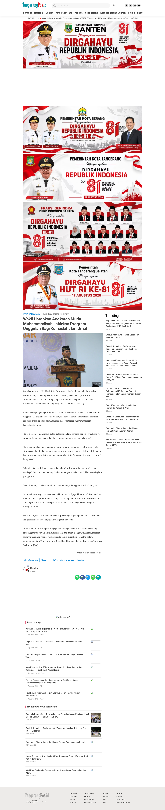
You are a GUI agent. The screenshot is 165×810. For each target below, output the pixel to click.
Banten (49, 13)
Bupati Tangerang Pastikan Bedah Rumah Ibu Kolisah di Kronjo (121, 406)
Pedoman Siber (89, 799)
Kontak (105, 793)
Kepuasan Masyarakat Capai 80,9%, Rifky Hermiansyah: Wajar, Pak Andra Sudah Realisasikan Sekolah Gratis (122, 363)
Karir (104, 802)
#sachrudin (45, 560)
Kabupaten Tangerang (86, 13)
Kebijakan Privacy (90, 802)
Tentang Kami (89, 793)
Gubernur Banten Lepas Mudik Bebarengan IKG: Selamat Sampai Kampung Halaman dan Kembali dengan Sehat (123, 392)
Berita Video (120, 799)
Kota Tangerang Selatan (113, 13)
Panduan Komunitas (123, 802)
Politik (131, 13)
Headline (80, 560)
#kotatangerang (31, 560)
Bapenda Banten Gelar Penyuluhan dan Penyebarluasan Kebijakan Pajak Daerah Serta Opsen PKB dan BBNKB (57, 715)
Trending (119, 796)
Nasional (38, 13)
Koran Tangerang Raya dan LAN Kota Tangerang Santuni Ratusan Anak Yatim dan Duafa (57, 757)
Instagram (73, 796)
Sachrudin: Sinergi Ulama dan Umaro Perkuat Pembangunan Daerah (56, 742)
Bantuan (106, 796)
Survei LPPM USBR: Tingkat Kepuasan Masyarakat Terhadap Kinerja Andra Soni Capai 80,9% (124, 442)
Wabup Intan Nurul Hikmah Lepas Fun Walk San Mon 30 (122, 336)
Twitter (72, 799)
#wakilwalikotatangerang (63, 560)
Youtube (73, 802)
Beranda (27, 13)
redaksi (34, 568)
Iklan (104, 799)
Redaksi (87, 796)
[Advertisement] (82, 87)
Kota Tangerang (64, 13)
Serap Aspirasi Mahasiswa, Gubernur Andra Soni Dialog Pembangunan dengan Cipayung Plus (124, 377)
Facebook (73, 793)
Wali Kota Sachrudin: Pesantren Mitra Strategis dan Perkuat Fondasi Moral (56, 771)
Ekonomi (141, 13)
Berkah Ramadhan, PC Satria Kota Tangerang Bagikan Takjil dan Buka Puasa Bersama (56, 729)
